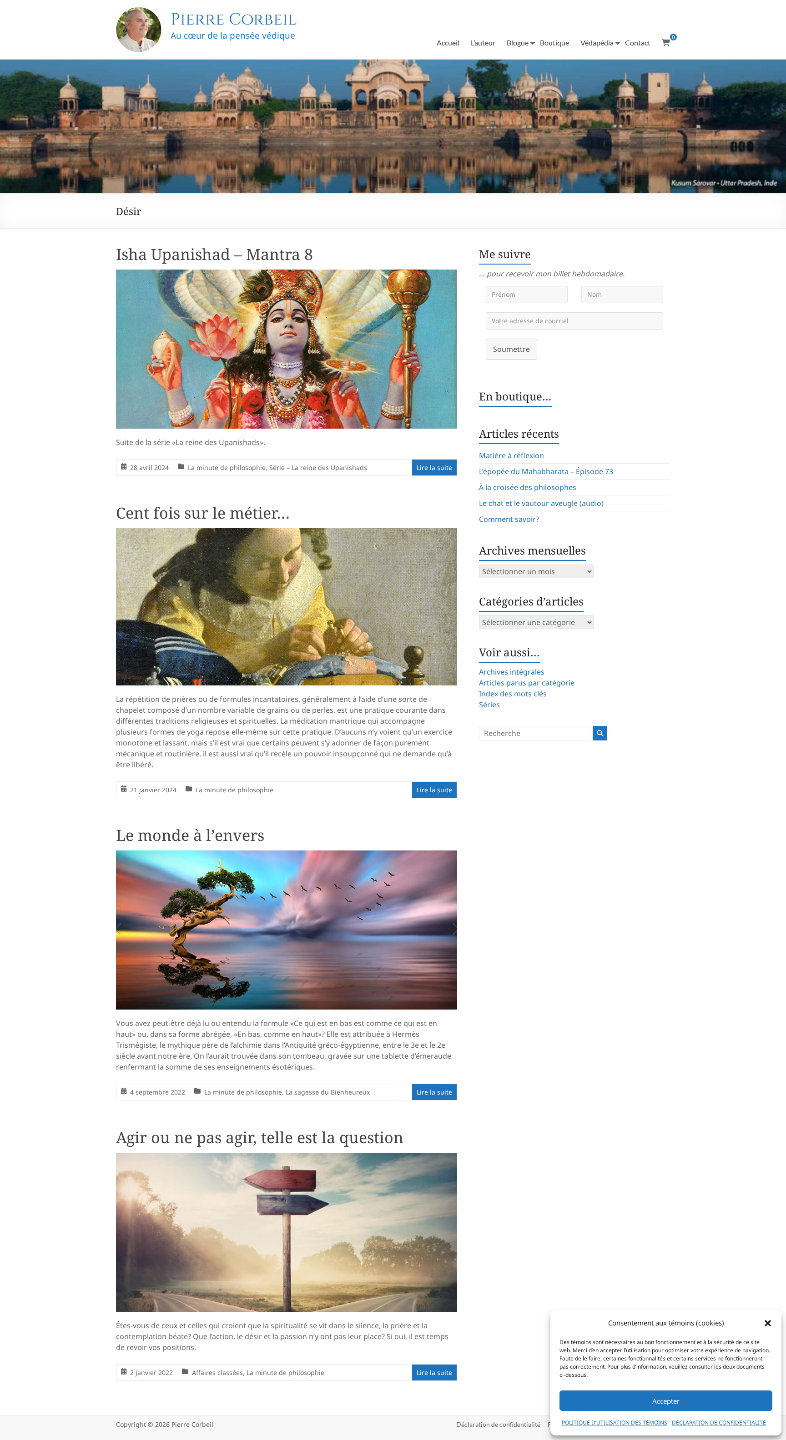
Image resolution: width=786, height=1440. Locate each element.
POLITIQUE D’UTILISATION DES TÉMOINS (614, 1422)
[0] (666, 43)
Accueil (448, 42)
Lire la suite (434, 467)
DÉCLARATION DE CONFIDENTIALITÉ (719, 1422)
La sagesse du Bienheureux (328, 1092)
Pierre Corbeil (234, 19)
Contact (637, 42)
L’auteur (483, 42)
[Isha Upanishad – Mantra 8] (286, 276)
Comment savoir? (509, 519)
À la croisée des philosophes (527, 487)
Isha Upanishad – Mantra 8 (214, 254)
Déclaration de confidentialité (498, 1424)
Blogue (518, 42)
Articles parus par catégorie (526, 683)
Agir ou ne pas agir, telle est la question (259, 1137)
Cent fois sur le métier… (203, 512)
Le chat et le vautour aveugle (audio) (541, 503)
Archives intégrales (511, 672)
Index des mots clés (513, 694)
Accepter (666, 1400)
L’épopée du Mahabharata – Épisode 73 (546, 471)
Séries (489, 705)
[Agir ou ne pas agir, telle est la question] (286, 1159)
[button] (767, 1323)
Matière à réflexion (511, 455)
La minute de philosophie (227, 467)
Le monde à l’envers (190, 835)
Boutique (554, 42)
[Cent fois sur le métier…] (286, 535)
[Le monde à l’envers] (286, 857)
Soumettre (511, 349)
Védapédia (597, 42)
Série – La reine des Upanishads (318, 467)
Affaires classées (217, 1372)
